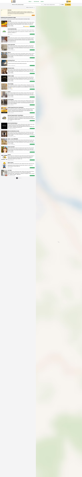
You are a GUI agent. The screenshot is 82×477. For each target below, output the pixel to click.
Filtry (63, 4)
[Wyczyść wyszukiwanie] (42, 4)
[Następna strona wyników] (21, 178)
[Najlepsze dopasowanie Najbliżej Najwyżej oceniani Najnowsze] (30, 7)
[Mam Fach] (13, 1)
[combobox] (27, 4)
